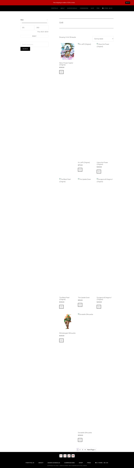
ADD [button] (61, 72)
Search (25, 49)
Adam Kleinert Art (34, 8)
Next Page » (91, 450)
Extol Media (83, 465)
